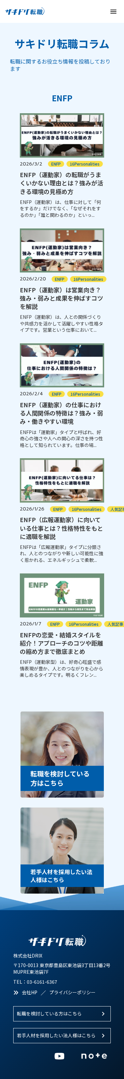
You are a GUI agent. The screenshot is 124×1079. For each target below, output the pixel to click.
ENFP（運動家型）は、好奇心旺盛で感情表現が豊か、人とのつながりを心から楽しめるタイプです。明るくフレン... (61, 668)
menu (113, 12)
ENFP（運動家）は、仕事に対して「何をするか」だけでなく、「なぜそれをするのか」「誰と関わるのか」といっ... (60, 208)
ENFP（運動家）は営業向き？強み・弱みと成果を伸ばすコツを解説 (61, 298)
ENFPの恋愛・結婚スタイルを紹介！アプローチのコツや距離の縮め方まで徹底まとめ (61, 643)
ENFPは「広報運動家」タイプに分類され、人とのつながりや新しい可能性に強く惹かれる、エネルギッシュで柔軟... (61, 553)
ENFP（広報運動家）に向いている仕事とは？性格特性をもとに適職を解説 (61, 527)
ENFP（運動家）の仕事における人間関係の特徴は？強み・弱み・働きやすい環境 (61, 413)
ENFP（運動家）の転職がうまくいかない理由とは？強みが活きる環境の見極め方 (61, 183)
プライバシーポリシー (72, 992)
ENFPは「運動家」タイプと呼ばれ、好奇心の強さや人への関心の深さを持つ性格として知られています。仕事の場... (61, 438)
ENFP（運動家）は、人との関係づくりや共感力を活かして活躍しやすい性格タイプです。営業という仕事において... (61, 323)
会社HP (29, 992)
